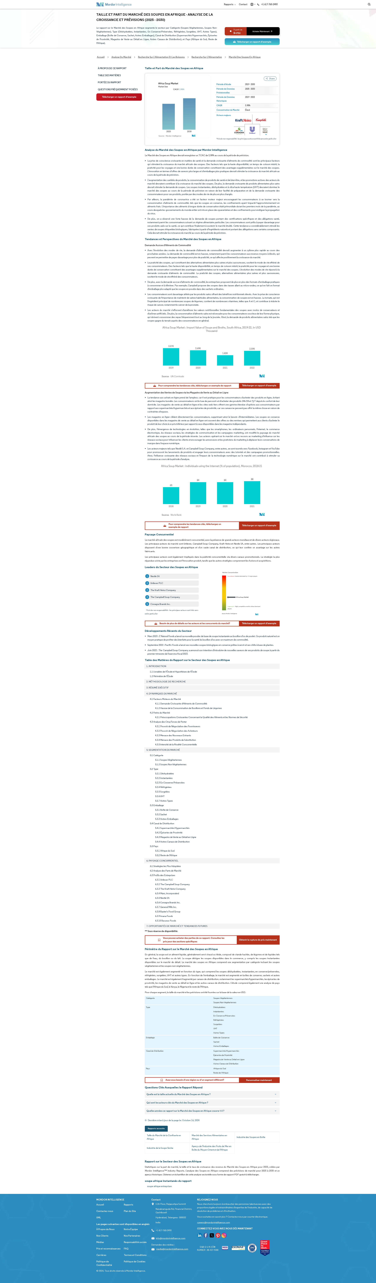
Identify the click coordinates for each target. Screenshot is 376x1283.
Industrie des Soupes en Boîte (251, 1137)
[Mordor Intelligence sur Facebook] (205, 1236)
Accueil (100, 1204)
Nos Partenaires (132, 1235)
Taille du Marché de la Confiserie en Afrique (164, 1137)
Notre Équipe (131, 1229)
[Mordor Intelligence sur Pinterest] (217, 1236)
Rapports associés (156, 1128)
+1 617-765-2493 (269, 4)
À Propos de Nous (105, 1229)
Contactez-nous (104, 1211)
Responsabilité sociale (135, 1242)
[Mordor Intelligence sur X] (211, 1236)
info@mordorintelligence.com (170, 1238)
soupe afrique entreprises (159, 1186)
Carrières (101, 1255)
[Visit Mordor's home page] (114, 4)
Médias (100, 1242)
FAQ (126, 1248)
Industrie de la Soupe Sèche (160, 1148)
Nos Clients (102, 1235)
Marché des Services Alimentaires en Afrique (209, 1137)
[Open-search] (370, 4)
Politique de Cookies (134, 1261)
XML (98, 1217)
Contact (243, 4)
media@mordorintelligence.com (172, 1249)
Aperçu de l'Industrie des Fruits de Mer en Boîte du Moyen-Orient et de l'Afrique (211, 1148)
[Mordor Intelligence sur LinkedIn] (199, 1236)
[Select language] (252, 4)
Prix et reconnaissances (108, 1248)
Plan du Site (130, 1211)
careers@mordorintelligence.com (213, 1222)
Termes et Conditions (135, 1255)
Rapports (229, 4)
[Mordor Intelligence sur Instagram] (223, 1236)
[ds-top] (252, 41)
